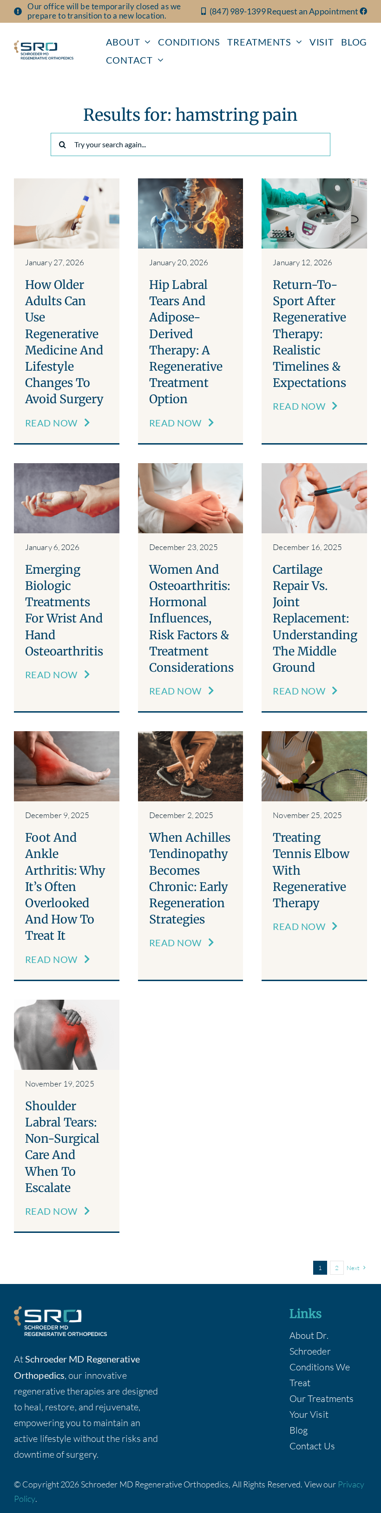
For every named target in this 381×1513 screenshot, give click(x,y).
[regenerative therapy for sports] (314, 183)
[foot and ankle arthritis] (66, 735)
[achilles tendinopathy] (190, 735)
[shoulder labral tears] (66, 1004)
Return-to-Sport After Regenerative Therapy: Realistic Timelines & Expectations (309, 333)
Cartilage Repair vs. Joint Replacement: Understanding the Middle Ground (315, 618)
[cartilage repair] (314, 467)
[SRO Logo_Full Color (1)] (43, 45)
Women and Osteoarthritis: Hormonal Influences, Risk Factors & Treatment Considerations (191, 618)
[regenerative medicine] (66, 183)
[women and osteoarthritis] (190, 467)
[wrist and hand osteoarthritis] (66, 467)
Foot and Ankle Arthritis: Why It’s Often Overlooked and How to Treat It (65, 886)
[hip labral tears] (190, 183)
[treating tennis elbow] (314, 735)
